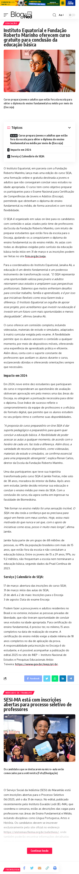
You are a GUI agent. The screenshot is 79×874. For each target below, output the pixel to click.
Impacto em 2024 (20, 149)
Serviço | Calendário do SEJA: (28, 156)
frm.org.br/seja (35, 256)
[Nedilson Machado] (21, 15)
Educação (11, 23)
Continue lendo (40, 850)
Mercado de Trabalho (19, 693)
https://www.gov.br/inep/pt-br (36, 664)
